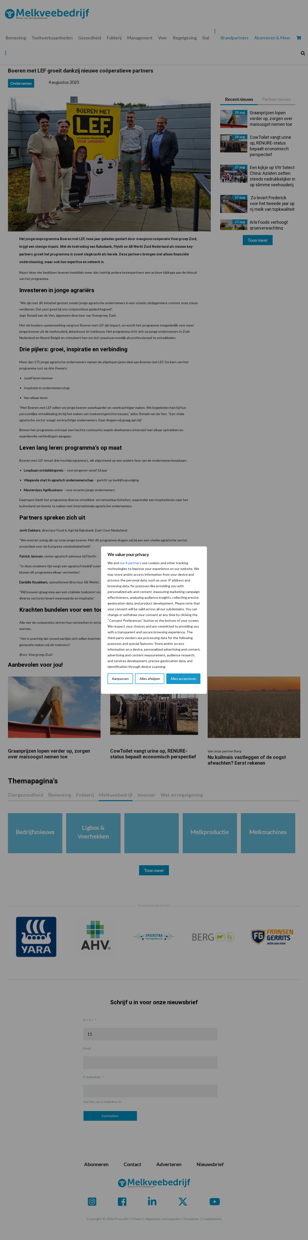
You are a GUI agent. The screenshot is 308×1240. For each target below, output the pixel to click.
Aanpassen (120, 679)
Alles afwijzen (150, 679)
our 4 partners (130, 563)
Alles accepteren (183, 679)
